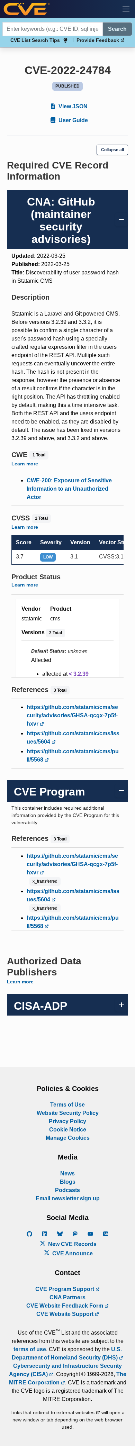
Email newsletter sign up (68, 1198)
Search (117, 29)
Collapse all (112, 149)
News (67, 1173)
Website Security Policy (68, 1113)
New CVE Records (72, 1244)
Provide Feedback (98, 40)
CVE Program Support (65, 1289)
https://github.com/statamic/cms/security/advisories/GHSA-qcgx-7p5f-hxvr (72, 715)
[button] (126, 9)
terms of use (30, 1349)
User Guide (72, 120)
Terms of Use (67, 1105)
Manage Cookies (68, 1138)
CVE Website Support (65, 1314)
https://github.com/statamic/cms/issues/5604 (73, 737)
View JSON (72, 106)
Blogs (67, 1182)
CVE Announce (72, 1253)
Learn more (24, 463)
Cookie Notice (67, 1130)
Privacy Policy (67, 1121)
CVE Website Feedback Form (65, 1306)
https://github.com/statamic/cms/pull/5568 (73, 755)
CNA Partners (68, 1297)
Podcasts (67, 1190)
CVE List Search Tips (35, 40)
